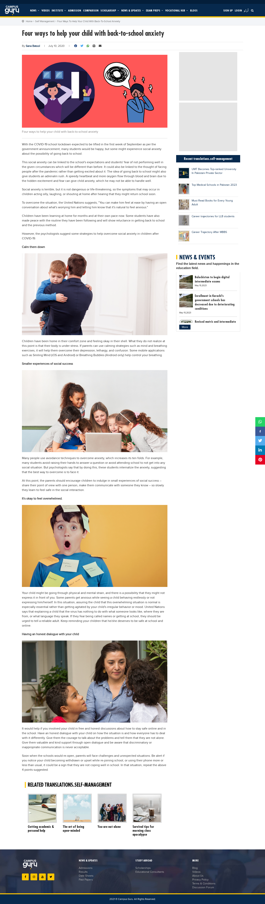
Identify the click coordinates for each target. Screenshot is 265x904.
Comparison (91, 10)
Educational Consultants (149, 871)
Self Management (45, 21)
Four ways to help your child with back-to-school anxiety (88, 21)
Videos (46, 10)
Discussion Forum (203, 887)
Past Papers (86, 879)
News (33, 10)
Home (29, 21)
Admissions (86, 868)
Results (83, 871)
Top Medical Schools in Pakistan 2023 (214, 185)
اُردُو (246, 10)
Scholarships (143, 868)
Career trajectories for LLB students (213, 216)
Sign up (228, 10)
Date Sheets (86, 875)
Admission (74, 10)
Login (238, 10)
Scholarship (108, 10)
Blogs (193, 10)
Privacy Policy (200, 879)
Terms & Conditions (204, 883)
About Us (198, 875)
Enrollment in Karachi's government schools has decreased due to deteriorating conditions (215, 302)
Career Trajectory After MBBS (209, 232)
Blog (195, 868)
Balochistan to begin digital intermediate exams (212, 279)
